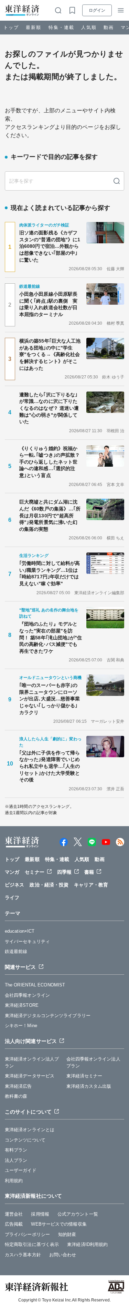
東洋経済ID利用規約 (87, 1244)
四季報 (64, 872)
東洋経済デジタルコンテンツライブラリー (47, 1015)
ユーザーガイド (20, 1170)
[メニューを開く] (120, 10)
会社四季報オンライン (27, 995)
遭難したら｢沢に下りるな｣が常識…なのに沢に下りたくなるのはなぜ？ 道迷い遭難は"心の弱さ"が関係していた (49, 408)
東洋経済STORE (22, 1005)
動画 (109, 27)
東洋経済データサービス (29, 1075)
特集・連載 (61, 27)
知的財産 (67, 1234)
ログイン (97, 10)
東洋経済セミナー (84, 1075)
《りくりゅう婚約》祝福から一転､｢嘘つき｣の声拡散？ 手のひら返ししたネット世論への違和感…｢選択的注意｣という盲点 (50, 462)
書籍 (89, 872)
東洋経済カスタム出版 (88, 1086)
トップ (11, 27)
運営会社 (14, 1214)
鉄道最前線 (16, 951)
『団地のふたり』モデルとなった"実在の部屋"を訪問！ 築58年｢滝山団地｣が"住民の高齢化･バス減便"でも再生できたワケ (50, 637)
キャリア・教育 (91, 885)
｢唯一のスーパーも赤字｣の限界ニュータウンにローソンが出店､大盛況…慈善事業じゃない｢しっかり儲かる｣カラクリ (49, 698)
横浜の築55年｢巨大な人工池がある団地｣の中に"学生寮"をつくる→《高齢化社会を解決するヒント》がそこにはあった (49, 354)
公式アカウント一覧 (77, 1214)
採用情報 (40, 1214)
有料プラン (16, 1150)
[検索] (116, 180)
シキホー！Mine (21, 1025)
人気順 (89, 27)
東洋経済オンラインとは (29, 1129)
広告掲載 (14, 1224)
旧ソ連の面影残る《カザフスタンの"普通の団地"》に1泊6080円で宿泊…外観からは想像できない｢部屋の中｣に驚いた (49, 246)
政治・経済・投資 (49, 885)
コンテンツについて (25, 1140)
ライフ (12, 897)
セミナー (34, 872)
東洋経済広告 (18, 1086)
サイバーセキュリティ (27, 941)
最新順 (33, 27)
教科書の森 (16, 1096)
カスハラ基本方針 (23, 1254)
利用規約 (14, 1180)
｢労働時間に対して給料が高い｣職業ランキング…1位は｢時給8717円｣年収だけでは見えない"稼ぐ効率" (49, 573)
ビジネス (14, 885)
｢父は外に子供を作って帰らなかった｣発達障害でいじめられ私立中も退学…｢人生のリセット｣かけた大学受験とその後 (49, 766)
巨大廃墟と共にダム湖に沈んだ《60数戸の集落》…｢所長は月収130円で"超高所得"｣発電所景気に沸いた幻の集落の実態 (49, 515)
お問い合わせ (62, 1254)
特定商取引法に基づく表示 (32, 1244)
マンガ (12, 872)
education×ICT (19, 931)
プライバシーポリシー (27, 1234)
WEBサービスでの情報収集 (58, 1224)
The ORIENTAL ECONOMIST (35, 984)
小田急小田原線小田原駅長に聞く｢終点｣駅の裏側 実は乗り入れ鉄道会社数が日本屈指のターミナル (48, 304)
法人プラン (16, 1160)
